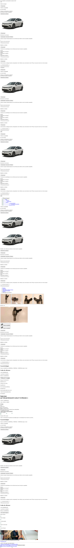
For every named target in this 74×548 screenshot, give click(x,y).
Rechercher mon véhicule (4, 77)
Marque (1, 50)
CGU (11, 544)
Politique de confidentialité (4, 544)
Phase (1, 54)
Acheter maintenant (9, 411)
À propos (6, 545)
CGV (10, 544)
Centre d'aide (2, 545)
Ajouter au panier (3, 411)
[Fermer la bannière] (1, 1)
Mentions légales (15, 544)
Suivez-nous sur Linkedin (5, 546)
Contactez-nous (3, 541)
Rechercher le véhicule (5, 66)
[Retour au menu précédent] (1, 131)
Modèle (1, 52)
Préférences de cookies (21, 545)
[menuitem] (5, 198)
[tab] (3, 36)
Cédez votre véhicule (13, 546)
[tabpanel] (37, 52)
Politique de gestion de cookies (12, 545)
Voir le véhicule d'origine (4, 512)
